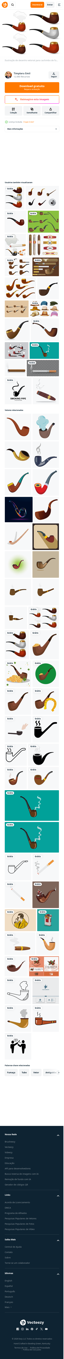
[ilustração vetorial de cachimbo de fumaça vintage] (19, 464)
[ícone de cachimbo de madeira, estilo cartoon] (18, 624)
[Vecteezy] (5, 5)
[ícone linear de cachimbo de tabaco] (18, 1312)
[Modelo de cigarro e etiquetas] (21, 292)
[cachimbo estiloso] (14, 196)
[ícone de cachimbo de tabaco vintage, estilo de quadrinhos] (18, 817)
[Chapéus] (19, 398)
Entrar (50, 4)
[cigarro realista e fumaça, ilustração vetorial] (21, 482)
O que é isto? (28, 122)
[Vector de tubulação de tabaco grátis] (21, 221)
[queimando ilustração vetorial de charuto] (45, 464)
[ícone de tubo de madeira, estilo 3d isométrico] (44, 761)
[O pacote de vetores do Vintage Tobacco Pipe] (20, 355)
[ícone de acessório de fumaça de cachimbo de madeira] (19, 443)
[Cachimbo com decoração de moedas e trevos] (18, 1012)
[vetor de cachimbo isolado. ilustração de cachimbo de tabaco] (16, 245)
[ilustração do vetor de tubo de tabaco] (17, 419)
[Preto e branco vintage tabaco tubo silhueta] (20, 1176)
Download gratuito (32, 87)
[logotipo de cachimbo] (18, 504)
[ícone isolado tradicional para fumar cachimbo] (18, 1067)
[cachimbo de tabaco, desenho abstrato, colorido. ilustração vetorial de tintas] (19, 734)
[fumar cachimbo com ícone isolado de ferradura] (18, 1095)
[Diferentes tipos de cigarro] (47, 268)
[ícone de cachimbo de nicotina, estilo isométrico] (18, 707)
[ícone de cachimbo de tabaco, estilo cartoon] (18, 652)
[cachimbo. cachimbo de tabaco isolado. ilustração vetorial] (18, 596)
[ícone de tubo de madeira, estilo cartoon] (18, 679)
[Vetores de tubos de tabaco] (46, 440)
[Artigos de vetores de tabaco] (18, 333)
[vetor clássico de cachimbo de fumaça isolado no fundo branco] (16, 1200)
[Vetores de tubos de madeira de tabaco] (20, 268)
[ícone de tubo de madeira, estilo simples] (18, 789)
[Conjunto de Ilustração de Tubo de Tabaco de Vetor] (39, 375)
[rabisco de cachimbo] (18, 1123)
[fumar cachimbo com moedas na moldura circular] (18, 1040)
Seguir (54, 76)
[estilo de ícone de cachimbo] (18, 1151)
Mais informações (15, 127)
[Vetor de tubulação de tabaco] (18, 313)
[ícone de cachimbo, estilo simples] (18, 568)
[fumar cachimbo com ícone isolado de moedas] (19, 983)
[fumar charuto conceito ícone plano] (18, 532)
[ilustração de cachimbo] (18, 845)
